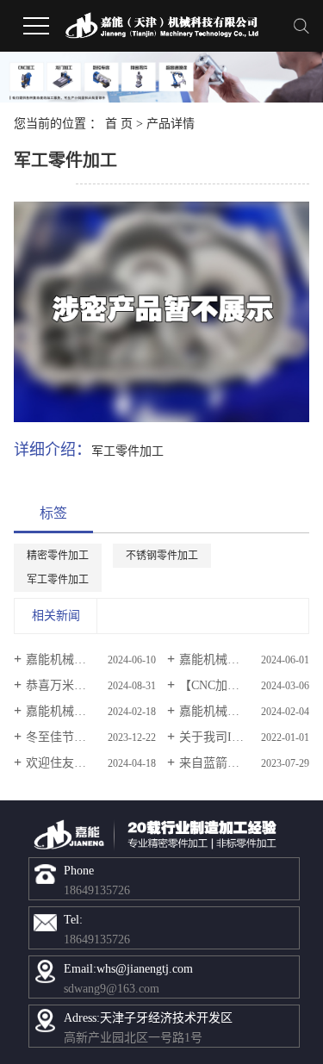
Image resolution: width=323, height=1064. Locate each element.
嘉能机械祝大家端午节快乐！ (90, 659)
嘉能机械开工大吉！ (80, 711)
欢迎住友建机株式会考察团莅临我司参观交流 (90, 762)
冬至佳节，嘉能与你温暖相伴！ (90, 737)
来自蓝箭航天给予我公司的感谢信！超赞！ (243, 762)
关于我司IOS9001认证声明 (243, 737)
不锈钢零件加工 (162, 556)
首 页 (119, 123)
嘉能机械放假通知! (229, 711)
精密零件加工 (58, 556)
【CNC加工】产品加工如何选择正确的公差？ (243, 685)
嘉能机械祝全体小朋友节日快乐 (243, 659)
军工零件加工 (58, 580)
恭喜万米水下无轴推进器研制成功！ (90, 685)
